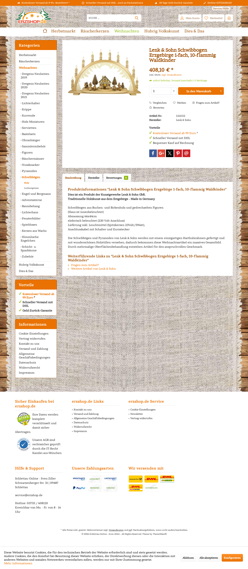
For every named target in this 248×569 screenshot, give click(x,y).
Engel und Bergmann (36, 194)
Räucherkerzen (29, 61)
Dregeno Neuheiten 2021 (35, 95)
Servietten (28, 128)
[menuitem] (221, 8)
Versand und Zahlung (33, 348)
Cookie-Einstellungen (33, 333)
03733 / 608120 (37, 503)
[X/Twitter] (170, 153)
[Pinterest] (178, 153)
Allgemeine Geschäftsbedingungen (34, 355)
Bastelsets (28, 134)
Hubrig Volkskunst (31, 264)
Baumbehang (30, 206)
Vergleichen (159, 102)
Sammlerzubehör (33, 146)
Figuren (27, 152)
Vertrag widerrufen (32, 338)
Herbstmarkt (27, 55)
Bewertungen (116, 177)
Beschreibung (73, 177)
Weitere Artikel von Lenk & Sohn (93, 268)
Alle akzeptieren (209, 557)
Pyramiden (29, 171)
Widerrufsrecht (29, 367)
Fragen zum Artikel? (207, 102)
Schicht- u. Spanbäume (29, 248)
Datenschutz (27, 362)
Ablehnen (188, 557)
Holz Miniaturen (32, 121)
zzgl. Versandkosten (172, 74)
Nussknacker (30, 165)
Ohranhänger (30, 140)
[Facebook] (153, 153)
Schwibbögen (30, 177)
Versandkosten (116, 530)
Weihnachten (28, 67)
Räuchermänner (32, 158)
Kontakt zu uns (29, 343)
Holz (26, 182)
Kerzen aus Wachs (33, 230)
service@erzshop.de (28, 495)
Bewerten (158, 107)
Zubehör (27, 256)
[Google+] (161, 153)
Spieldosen (29, 224)
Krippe (26, 109)
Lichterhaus (29, 212)
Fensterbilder (30, 218)
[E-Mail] (186, 153)
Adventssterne (31, 200)
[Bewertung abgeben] (187, 65)
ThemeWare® (160, 534)
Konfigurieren (232, 557)
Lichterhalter (30, 103)
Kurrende (28, 115)
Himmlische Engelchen (30, 238)
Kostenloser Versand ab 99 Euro (38, 295)
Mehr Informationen (18, 563)
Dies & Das (26, 271)
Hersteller (93, 177)
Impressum (26, 372)
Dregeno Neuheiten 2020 (35, 85)
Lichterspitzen (31, 188)
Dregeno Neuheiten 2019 (35, 75)
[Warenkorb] (229, 18)
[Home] (45, 31)
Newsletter (136, 414)
